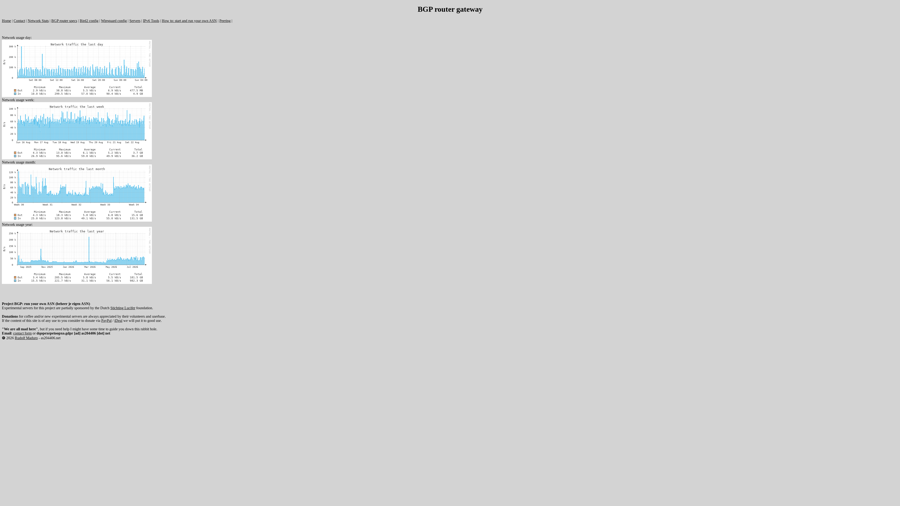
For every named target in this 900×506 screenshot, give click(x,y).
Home (6, 21)
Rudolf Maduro (26, 338)
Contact (19, 21)
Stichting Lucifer (122, 308)
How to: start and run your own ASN (189, 21)
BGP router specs (64, 21)
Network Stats (38, 21)
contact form (22, 333)
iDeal (118, 321)
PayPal (106, 321)
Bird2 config (89, 21)
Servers (134, 21)
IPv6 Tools (151, 21)
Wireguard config (114, 21)
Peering (225, 21)
